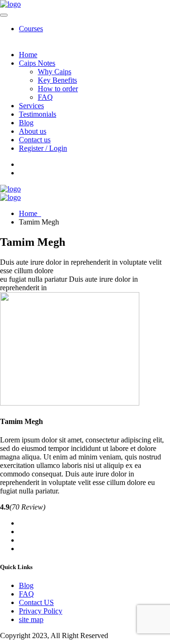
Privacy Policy (40, 611)
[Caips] (10, 189)
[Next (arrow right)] (153, 320)
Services (31, 106)
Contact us (35, 140)
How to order (58, 89)
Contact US (36, 602)
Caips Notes (37, 63)
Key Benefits (57, 80)
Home (28, 55)
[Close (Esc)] (138, 10)
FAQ (45, 97)
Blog (26, 123)
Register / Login (43, 148)
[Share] (118, 10)
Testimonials (37, 114)
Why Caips (54, 72)
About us (32, 131)
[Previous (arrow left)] (16, 320)
